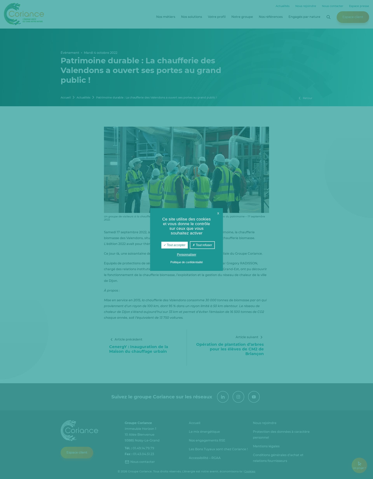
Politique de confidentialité (186, 262)
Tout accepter (175, 245)
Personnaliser (186, 254)
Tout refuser (203, 245)
